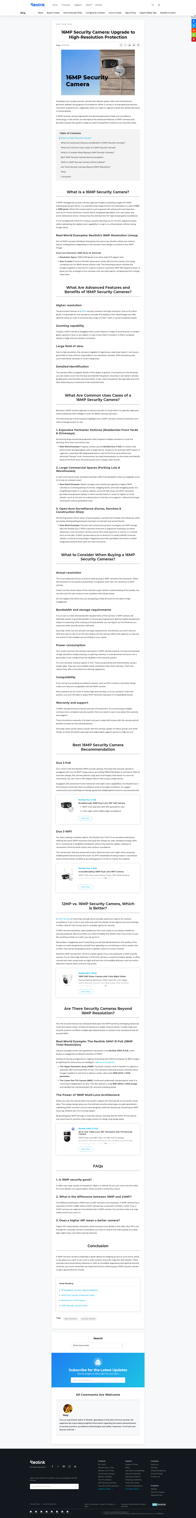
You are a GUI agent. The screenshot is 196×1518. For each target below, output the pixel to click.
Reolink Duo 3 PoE (87, 800)
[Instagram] (69, 1466)
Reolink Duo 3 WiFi (87, 868)
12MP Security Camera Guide (74, 1305)
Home (58, 24)
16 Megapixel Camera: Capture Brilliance (79, 1290)
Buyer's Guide (67, 24)
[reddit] (75, 1466)
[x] (58, 1466)
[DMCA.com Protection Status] (159, 1505)
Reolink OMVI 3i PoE (88, 1129)
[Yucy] (68, 1405)
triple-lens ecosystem (105, 1062)
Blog (22, 13)
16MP (83, 311)
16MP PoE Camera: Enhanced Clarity (77, 1295)
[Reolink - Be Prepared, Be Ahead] (38, 5)
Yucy (58, 45)
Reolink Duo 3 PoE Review (73, 1300)
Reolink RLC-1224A (87, 973)
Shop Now (83, 818)
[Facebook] (52, 1466)
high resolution (70, 1319)
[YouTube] (64, 1466)
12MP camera (64, 919)
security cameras (88, 1319)
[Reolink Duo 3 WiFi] (67, 875)
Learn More (84, 887)
